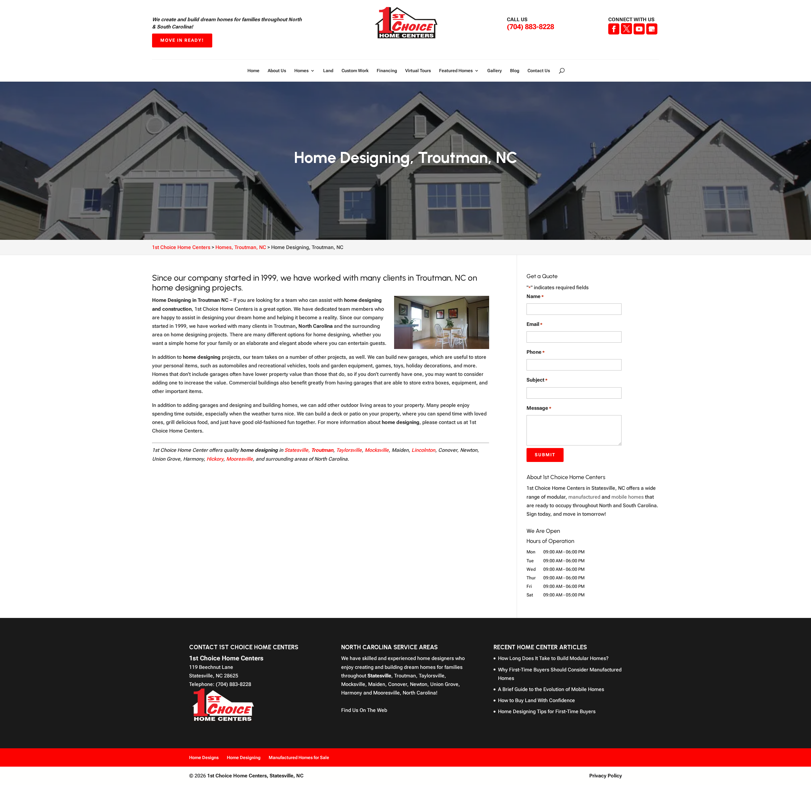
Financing (387, 70)
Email (534, 324)
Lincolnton (423, 450)
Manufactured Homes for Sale (299, 757)
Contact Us (538, 70)
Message (539, 408)
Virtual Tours (418, 70)
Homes (301, 70)
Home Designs (204, 757)
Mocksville (377, 450)
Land (328, 70)
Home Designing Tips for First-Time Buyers (547, 711)
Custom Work (355, 70)
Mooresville (239, 459)
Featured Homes (456, 70)
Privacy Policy (605, 776)
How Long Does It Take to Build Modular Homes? (553, 658)
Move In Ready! (182, 40)
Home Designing (243, 757)
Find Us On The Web (364, 710)
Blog (514, 70)
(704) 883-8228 (530, 27)
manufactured (584, 497)
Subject (537, 380)
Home (253, 70)
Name (535, 296)
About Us (277, 70)
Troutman (322, 450)
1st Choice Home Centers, (255, 776)
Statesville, (297, 450)
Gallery (494, 70)
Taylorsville (349, 450)
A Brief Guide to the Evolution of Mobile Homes (551, 689)
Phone (536, 352)
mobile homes (627, 497)
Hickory (215, 459)
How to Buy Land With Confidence (536, 700)
